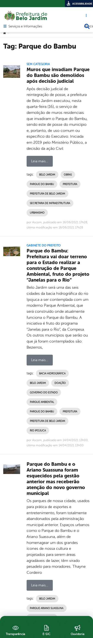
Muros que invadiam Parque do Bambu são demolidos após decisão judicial (58, 75)
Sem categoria (38, 64)
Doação (60, 382)
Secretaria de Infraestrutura (50, 203)
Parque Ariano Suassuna (46, 608)
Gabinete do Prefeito (44, 245)
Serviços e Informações (25, 26)
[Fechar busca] (87, 26)
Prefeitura (70, 184)
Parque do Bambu (42, 184)
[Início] (4, 33)
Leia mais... (39, 161)
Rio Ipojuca (38, 430)
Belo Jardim (47, 174)
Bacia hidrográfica (52, 373)
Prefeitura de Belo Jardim (47, 193)
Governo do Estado (44, 392)
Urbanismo (37, 212)
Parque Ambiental (42, 402)
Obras (68, 174)
